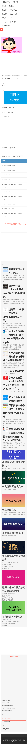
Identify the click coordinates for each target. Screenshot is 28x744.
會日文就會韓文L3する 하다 (10, 175)
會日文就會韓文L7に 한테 (9, 165)
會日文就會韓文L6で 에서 (9, 204)
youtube (12, 18)
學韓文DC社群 (18, 740)
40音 (4, 739)
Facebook (19, 156)
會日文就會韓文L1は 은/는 (9, 170)
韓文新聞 (4, 10)
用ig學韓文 (13, 22)
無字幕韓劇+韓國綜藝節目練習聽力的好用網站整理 (14, 356)
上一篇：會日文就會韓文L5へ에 (17, 224)
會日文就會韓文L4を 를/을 (9, 192)
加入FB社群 (13, 14)
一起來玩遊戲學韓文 (13, 370)
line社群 (4, 22)
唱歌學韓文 (13, 10)
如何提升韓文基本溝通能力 (7, 705)
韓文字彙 (4, 14)
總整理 (4, 6)
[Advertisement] (14, 63)
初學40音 (15, 2)
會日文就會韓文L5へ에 (8, 180)
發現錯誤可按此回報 (14, 656)
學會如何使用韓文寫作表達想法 (8, 708)
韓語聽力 (11, 6)
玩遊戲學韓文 (6, 26)
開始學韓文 (6, 2)
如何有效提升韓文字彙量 (7, 703)
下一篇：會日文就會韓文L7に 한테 (11, 223)
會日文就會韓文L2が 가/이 (9, 208)
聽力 (10, 739)
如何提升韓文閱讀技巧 (7, 710)
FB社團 (4, 18)
